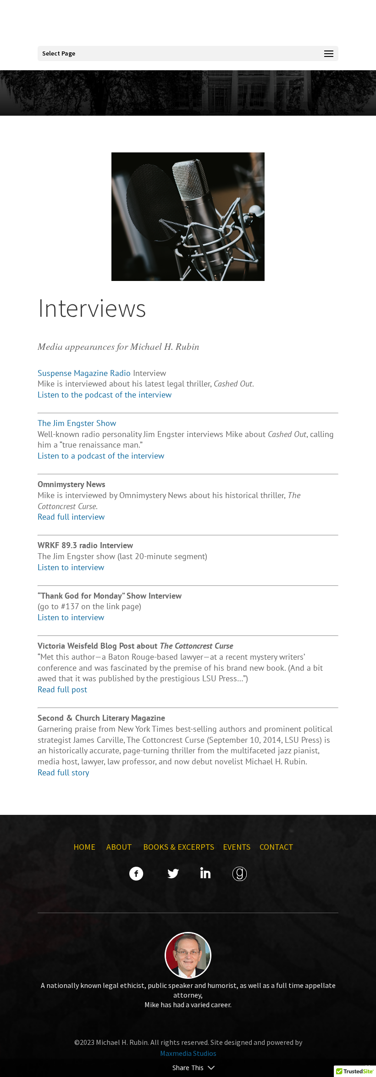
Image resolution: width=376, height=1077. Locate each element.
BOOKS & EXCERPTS (178, 846)
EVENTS (236, 846)
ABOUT (120, 846)
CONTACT (276, 846)
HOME (84, 846)
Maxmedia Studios (188, 1053)
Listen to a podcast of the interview (101, 455)
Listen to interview (71, 567)
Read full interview (71, 516)
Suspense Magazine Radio (84, 373)
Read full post (62, 689)
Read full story (63, 772)
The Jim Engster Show (77, 423)
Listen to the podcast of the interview (104, 394)
